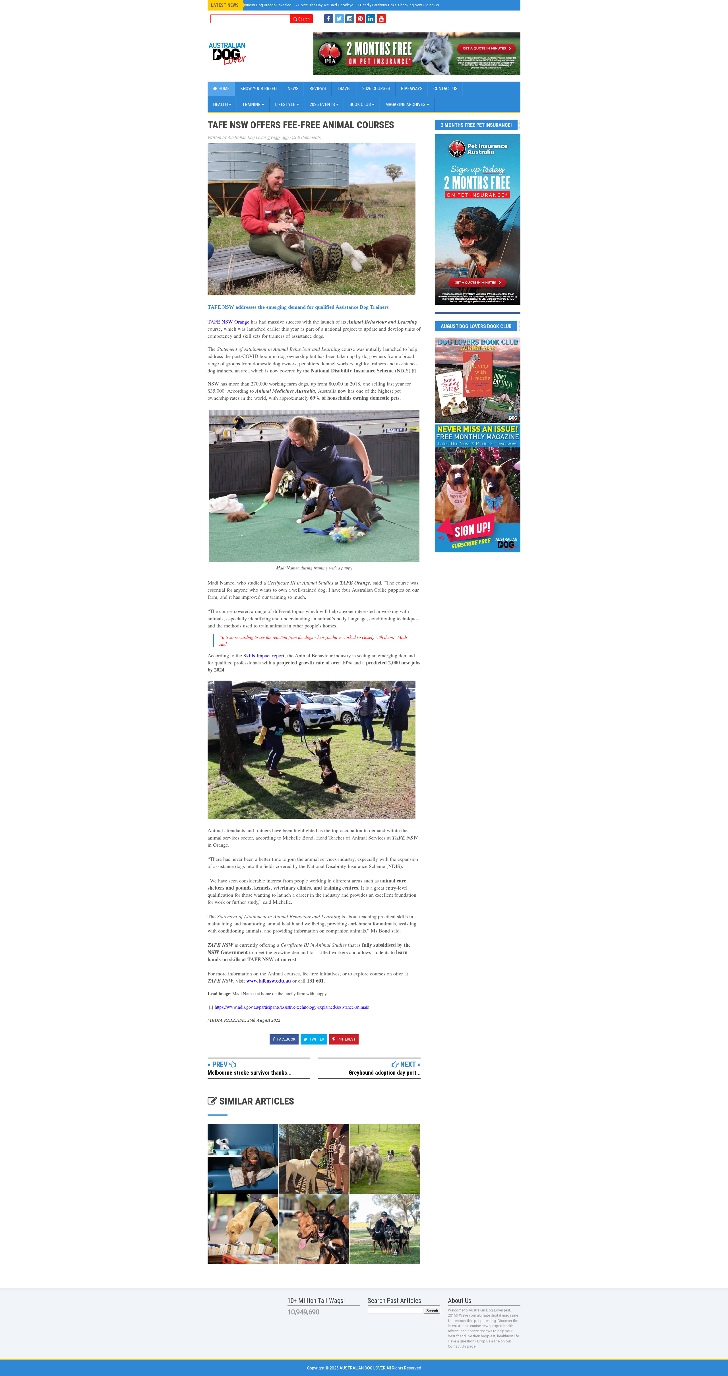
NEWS (293, 88)
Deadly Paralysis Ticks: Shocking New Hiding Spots (400, 5)
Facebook (285, 1039)
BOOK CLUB (360, 104)
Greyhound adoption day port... (385, 1072)
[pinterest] (360, 18)
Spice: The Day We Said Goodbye (324, 5)
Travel (344, 88)
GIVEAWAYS (412, 88)
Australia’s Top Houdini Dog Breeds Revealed (253, 5)
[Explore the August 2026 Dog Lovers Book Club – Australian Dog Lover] (477, 421)
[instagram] (349, 18)
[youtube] (381, 18)
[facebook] (328, 18)
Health (221, 104)
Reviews (317, 88)
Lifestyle (285, 104)
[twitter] (339, 18)
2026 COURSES (376, 88)
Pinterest (346, 1039)
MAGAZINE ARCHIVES (406, 104)
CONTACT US (445, 88)
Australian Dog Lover (363, 1368)
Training (252, 104)
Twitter (316, 1039)
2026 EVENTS (323, 104)
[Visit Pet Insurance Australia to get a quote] (416, 53)
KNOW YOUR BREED (258, 88)
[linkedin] (370, 18)
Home (223, 88)
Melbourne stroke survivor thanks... (249, 1072)
